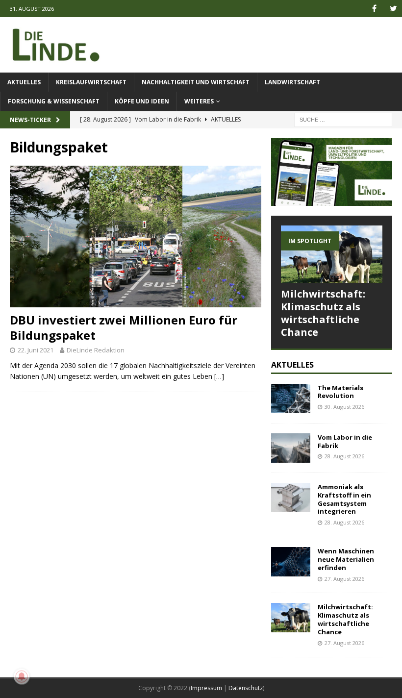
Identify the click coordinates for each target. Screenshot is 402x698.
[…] (219, 376)
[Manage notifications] (21, 676)
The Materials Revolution (340, 391)
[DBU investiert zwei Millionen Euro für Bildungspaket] (135, 236)
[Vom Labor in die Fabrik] (290, 448)
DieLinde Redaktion (96, 350)
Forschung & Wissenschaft (54, 101)
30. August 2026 (344, 406)
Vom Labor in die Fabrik (345, 441)
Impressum (206, 688)
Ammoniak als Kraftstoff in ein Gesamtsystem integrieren (344, 499)
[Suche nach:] (343, 119)
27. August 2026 (344, 578)
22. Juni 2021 (35, 350)
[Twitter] (393, 8)
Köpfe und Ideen (142, 101)
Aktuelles (24, 82)
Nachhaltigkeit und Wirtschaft (196, 82)
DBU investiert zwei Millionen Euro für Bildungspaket (123, 327)
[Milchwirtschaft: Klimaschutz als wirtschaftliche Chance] (331, 253)
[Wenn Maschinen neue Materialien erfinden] (290, 561)
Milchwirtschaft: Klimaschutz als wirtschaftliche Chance (323, 313)
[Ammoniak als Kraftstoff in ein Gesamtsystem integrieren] (290, 497)
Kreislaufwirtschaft (91, 82)
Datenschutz (245, 688)
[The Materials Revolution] (290, 398)
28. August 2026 (344, 456)
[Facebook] (374, 8)
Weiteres (199, 101)
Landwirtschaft (292, 82)
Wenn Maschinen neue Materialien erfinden (346, 559)
